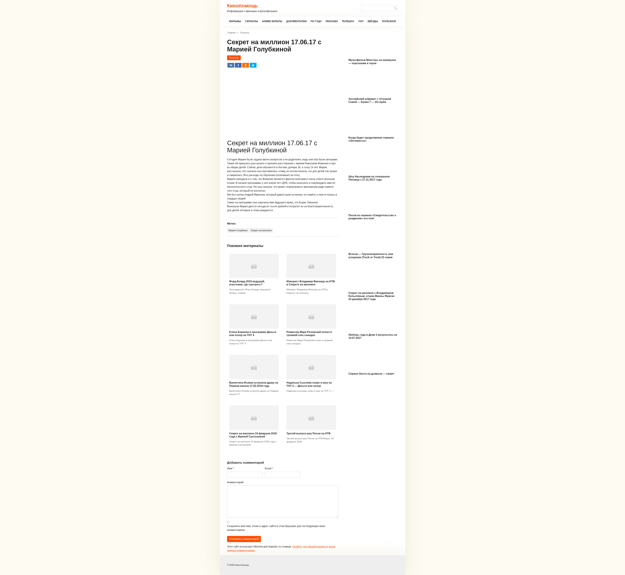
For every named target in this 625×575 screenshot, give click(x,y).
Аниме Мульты (272, 21)
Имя (230, 468)
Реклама (332, 21)
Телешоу (348, 21)
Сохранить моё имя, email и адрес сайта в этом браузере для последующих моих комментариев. (276, 528)
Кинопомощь (242, 5)
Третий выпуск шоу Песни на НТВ (308, 433)
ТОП (360, 21)
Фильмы (235, 21)
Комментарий (235, 482)
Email (269, 468)
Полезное (389, 21)
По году (316, 21)
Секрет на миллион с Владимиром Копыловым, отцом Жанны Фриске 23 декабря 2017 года (371, 296)
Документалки (296, 21)
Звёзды (372, 21)
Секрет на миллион (261, 230)
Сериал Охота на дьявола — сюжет (371, 373)
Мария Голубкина (238, 230)
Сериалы (251, 21)
